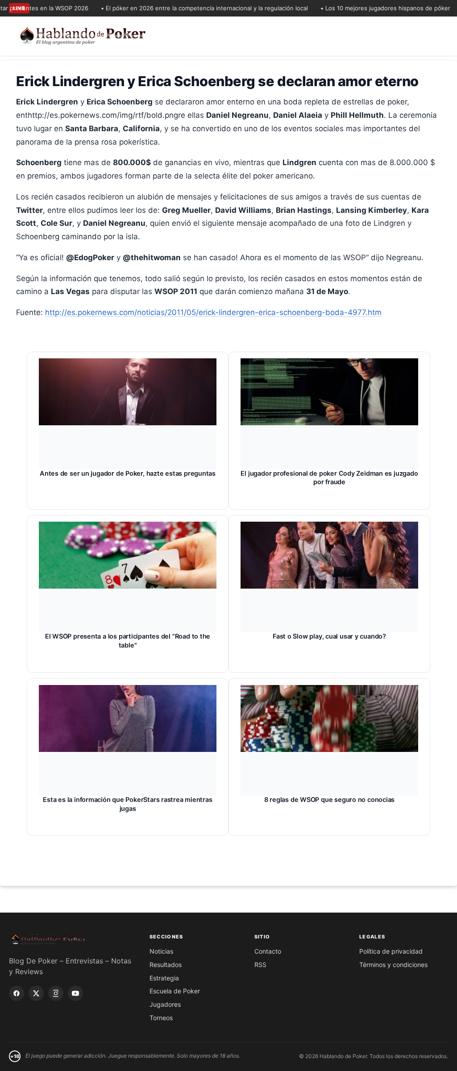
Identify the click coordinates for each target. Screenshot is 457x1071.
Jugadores (165, 1004)
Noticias (161, 951)
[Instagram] (55, 993)
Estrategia (164, 978)
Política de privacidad (391, 951)
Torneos (161, 1017)
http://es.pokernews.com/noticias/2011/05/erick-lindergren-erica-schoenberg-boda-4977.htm (213, 312)
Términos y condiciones (393, 964)
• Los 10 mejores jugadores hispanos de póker (373, 8)
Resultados (166, 964)
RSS (260, 964)
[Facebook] (16, 993)
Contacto (267, 951)
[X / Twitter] (36, 993)
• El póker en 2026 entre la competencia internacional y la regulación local (192, 8)
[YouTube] (75, 993)
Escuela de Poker (175, 991)
